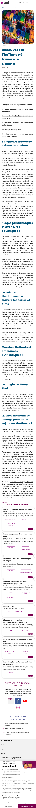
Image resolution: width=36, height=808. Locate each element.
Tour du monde (25, 549)
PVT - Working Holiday (11, 524)
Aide (2, 750)
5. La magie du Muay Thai (11, 129)
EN (20, 3)
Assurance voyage (10, 520)
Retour (5, 45)
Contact (3, 745)
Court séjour (25, 520)
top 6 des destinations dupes (14, 729)
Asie (11, 592)
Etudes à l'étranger (26, 569)
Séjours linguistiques (26, 572)
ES (27, 3)
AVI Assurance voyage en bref (11, 758)
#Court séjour (6, 8)
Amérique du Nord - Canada (10, 652)
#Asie (14, 8)
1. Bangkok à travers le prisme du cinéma (17, 105)
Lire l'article (30, 529)
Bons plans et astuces (11, 546)
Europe (11, 672)
